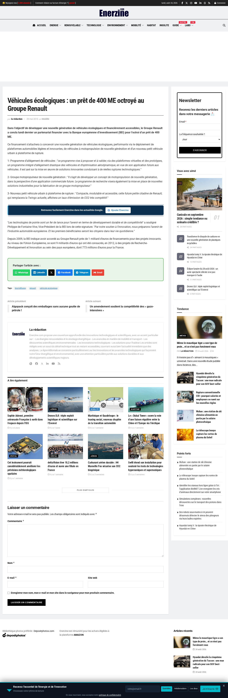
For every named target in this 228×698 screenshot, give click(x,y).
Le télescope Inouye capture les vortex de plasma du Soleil (206, 434)
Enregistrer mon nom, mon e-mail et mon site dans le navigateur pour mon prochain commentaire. (63, 592)
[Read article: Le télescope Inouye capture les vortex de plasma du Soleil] (185, 435)
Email (99, 272)
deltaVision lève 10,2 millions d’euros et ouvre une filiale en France (63, 466)
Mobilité (136, 25)
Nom (11, 562)
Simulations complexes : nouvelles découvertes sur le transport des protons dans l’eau (200, 502)
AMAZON (79, 634)
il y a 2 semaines (97, 474)
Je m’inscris (208, 688)
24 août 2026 (202, 351)
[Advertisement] (114, 56)
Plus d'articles (85, 490)
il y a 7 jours (55, 428)
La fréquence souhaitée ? (192, 134)
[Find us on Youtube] (195, 3)
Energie (54, 25)
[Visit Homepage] (114, 12)
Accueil (41, 25)
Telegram (83, 272)
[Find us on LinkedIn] (200, 3)
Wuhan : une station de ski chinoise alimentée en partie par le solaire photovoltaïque (195, 465)
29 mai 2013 (32, 119)
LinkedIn (40, 272)
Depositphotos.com (44, 631)
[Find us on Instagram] (191, 3)
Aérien (53, 409)
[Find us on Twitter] (186, 3)
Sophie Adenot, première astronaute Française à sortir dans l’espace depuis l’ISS (25, 419)
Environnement (116, 25)
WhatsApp (22, 272)
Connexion (220, 3)
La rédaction (16, 119)
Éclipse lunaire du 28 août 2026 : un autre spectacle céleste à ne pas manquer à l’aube (202, 272)
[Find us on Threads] (205, 3)
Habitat (151, 25)
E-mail (12, 577)
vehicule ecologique (48, 288)
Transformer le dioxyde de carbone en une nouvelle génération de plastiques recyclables (203, 239)
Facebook (65, 272)
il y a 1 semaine (96, 428)
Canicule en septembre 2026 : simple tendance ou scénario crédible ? (192, 218)
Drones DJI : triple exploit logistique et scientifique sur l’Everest (62, 419)
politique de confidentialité (110, 694)
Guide (177, 25)
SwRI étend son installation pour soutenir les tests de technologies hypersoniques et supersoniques (145, 466)
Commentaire (16, 521)
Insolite (164, 25)
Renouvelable (72, 25)
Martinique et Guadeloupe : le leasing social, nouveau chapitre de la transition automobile (104, 419)
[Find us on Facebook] (182, 3)
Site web (92, 577)
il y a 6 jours (14, 428)
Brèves (183, 336)
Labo (189, 25)
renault (33, 288)
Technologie (94, 25)
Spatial (13, 409)
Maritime (135, 409)
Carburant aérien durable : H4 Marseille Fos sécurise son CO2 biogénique (104, 466)
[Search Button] (224, 25)
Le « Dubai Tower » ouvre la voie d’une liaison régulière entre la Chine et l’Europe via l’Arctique (144, 419)
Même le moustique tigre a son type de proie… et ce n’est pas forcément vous (208, 641)
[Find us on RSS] (209, 3)
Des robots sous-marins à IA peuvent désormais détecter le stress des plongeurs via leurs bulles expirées (199, 515)
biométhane (20, 288)
